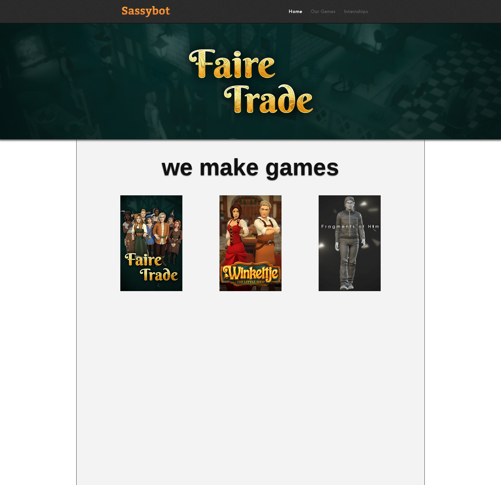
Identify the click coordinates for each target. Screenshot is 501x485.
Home (295, 11)
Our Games (323, 11)
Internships (356, 11)
